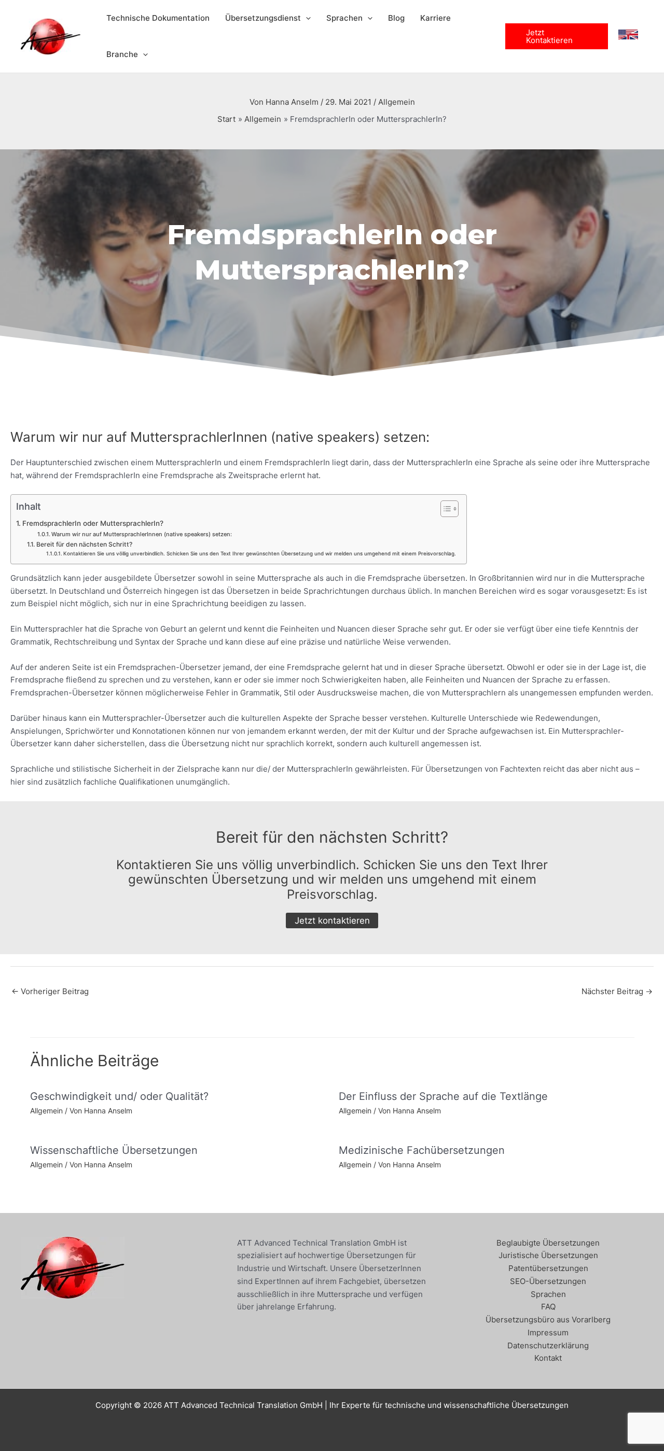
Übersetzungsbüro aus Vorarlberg (548, 1319)
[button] (306, 18)
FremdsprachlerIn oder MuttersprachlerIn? (92, 523)
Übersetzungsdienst (263, 18)
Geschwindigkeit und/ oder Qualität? (119, 1096)
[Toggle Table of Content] (444, 509)
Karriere (435, 18)
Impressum (548, 1332)
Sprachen (344, 18)
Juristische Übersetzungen (548, 1255)
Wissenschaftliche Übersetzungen (114, 1150)
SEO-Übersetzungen (548, 1281)
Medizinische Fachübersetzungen (422, 1150)
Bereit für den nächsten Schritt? (84, 544)
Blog (396, 18)
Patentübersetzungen (548, 1268)
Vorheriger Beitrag (50, 991)
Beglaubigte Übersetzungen (548, 1243)
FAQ (548, 1307)
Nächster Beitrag (617, 991)
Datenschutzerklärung (548, 1345)
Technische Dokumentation (158, 18)
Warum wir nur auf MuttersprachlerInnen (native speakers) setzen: (141, 534)
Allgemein (396, 102)
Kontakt (548, 1358)
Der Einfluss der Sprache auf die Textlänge (443, 1096)
